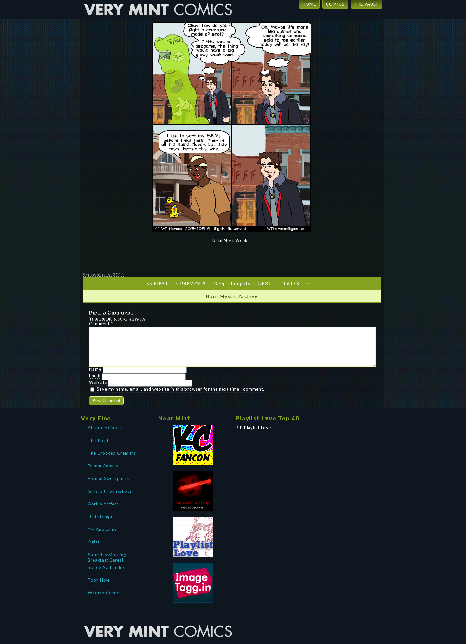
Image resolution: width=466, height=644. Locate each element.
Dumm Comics (103, 465)
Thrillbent (98, 440)
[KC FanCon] (193, 445)
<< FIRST (157, 283)
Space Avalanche (106, 567)
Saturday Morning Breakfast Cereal (107, 557)
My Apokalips (102, 529)
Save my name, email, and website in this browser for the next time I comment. (180, 389)
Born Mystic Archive (231, 296)
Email (94, 375)
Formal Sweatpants (108, 478)
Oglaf (94, 541)
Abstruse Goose (105, 427)
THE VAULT (366, 4)
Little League (101, 516)
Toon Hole (99, 579)
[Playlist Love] (193, 537)
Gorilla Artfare (103, 503)
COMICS (335, 4)
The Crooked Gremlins (112, 453)
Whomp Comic (103, 592)
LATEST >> (297, 283)
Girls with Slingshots (110, 491)
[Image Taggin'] (193, 583)
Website (98, 382)
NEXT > (267, 283)
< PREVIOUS (191, 283)
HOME (309, 4)
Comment (101, 323)
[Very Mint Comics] (158, 620)
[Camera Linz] (193, 491)
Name (95, 369)
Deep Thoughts (231, 283)
